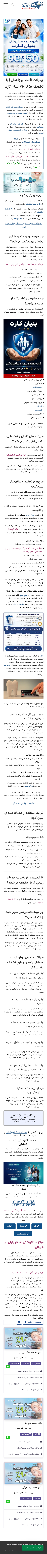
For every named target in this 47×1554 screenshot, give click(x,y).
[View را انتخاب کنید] (19, 1322)
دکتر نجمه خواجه (33, 1423)
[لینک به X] (13, 1551)
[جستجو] (12, 5)
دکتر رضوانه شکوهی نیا (30, 1352)
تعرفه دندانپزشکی (16, 1132)
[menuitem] (12, 5)
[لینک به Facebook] (9, 1551)
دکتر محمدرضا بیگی (32, 1487)
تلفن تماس (21, 1233)
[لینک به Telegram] (5, 1551)
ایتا (8, 1226)
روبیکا (22, 1226)
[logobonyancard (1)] (27, 5)
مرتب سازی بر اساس (33, 1322)
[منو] (7, 5)
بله (35, 1226)
